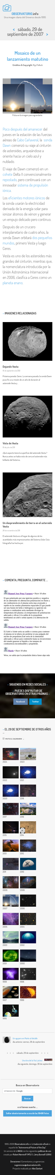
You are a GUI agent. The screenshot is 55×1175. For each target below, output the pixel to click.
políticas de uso (44, 1151)
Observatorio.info (22, 1144)
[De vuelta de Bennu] (28, 754)
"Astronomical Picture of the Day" (32, 1147)
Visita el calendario (13, 739)
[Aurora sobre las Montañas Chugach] (11, 937)
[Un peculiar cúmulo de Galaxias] (28, 974)
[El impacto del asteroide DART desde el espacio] (11, 772)
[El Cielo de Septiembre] (28, 956)
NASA (20, 1151)
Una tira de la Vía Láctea (32, 1060)
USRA (48, 1154)
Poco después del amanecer (22, 129)
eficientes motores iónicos (26, 197)
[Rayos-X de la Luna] (28, 992)
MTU (29, 1154)
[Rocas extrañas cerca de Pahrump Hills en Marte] (28, 827)
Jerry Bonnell (39, 1154)
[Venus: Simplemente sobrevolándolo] (28, 937)
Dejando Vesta (10, 366)
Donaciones (15, 1161)
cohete (7, 174)
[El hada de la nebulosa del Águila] (11, 846)
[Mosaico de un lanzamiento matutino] (11, 901)
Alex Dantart (37, 1168)
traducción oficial (41, 1144)
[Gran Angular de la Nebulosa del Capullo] (11, 864)
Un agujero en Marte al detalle (25, 1038)
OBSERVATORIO (22, 13)
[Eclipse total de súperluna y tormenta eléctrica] (11, 827)
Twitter (35, 701)
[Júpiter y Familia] (11, 992)
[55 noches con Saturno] (28, 791)
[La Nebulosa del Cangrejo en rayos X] (11, 974)
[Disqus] (27, 622)
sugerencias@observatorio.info (27, 1165)
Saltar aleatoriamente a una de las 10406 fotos (27, 1113)
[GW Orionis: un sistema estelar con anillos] (11, 791)
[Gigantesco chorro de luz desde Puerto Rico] (28, 772)
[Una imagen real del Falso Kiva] (28, 882)
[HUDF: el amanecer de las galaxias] (28, 919)
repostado (10, 179)
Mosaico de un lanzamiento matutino (27, 56)
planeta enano (13, 282)
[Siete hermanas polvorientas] (11, 754)
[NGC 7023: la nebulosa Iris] (28, 846)
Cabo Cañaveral (27, 139)
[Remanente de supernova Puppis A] (11, 809)
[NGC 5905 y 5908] (28, 901)
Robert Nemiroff (20, 1154)
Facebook (20, 701)
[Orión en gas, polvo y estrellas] (11, 882)
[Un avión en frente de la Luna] (28, 864)
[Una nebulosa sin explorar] (11, 919)
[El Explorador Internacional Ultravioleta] (11, 1011)
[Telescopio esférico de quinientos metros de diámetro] (28, 809)
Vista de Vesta (10, 443)
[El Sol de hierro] (11, 956)
